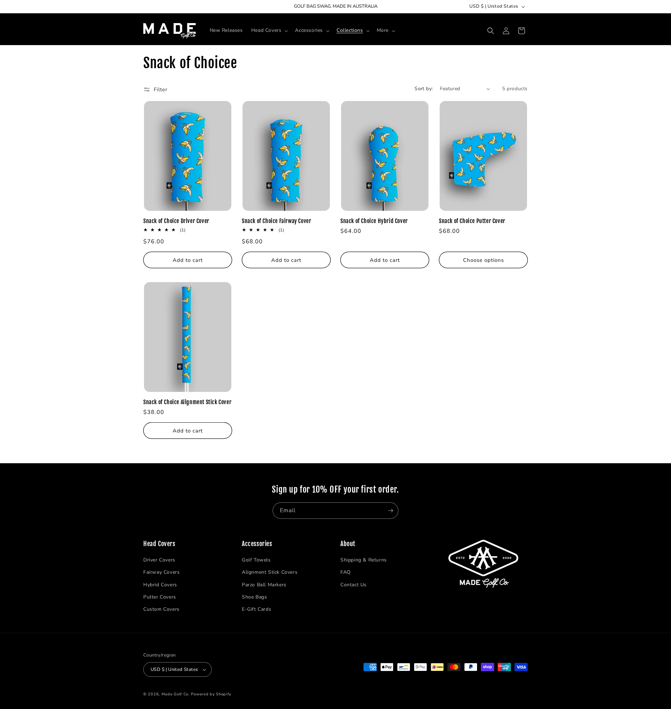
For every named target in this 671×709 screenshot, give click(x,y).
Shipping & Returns (363, 560)
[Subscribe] (390, 510)
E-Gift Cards (256, 609)
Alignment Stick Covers (269, 572)
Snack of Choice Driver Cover (176, 220)
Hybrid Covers (160, 584)
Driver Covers (159, 560)
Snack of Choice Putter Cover (472, 220)
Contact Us (353, 584)
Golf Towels (256, 560)
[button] (269, 30)
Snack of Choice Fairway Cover (276, 220)
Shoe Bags (254, 597)
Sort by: (423, 88)
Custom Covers (161, 609)
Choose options (483, 260)
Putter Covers (159, 597)
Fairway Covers (161, 572)
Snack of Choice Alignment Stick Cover (187, 402)
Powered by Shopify (211, 694)
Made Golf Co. (175, 694)
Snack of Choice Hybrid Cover (374, 220)
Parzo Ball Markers (264, 584)
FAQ (345, 572)
